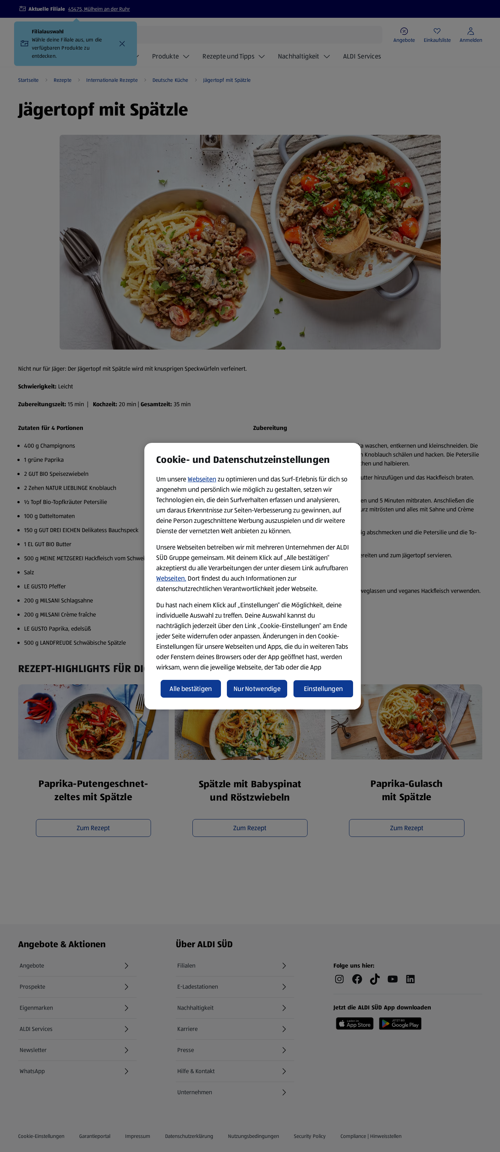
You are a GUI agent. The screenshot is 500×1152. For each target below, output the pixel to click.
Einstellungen (323, 689)
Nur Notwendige (257, 689)
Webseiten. (171, 578)
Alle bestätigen (191, 689)
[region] (252, 576)
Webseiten (202, 479)
